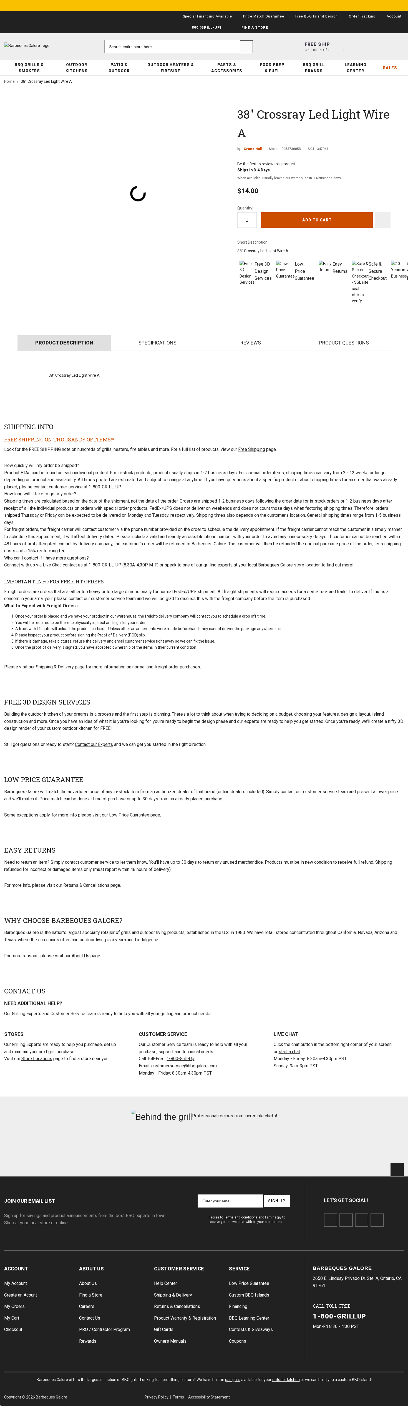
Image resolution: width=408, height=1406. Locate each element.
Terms (178, 1397)
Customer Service (179, 1269)
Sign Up (277, 1201)
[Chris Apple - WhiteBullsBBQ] (372, 1145)
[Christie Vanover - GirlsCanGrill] (35, 1145)
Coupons (237, 1341)
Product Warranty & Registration (185, 1318)
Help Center (165, 1283)
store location (307, 565)
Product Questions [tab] (344, 343)
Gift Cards (163, 1329)
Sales (390, 68)
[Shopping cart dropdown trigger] (397, 46)
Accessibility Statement (209, 1397)
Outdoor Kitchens (77, 68)
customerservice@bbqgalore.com (184, 1065)
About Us (80, 955)
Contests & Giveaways (251, 1329)
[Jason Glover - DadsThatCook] (305, 1145)
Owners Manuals (170, 1341)
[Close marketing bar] (397, 5)
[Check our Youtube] (361, 1220)
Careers (86, 1306)
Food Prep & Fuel (272, 68)
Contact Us (89, 1318)
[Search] (246, 46)
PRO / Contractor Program (104, 1329)
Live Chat (52, 565)
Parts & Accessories (226, 68)
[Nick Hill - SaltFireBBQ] (103, 1145)
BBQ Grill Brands (314, 68)
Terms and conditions (241, 1217)
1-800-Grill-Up (180, 1058)
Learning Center (355, 68)
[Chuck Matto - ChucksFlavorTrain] (170, 1145)
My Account (15, 1283)
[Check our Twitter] (346, 1220)
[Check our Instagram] (377, 1220)
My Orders (14, 1306)
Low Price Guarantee (129, 815)
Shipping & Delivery (55, 667)
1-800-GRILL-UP (105, 565)
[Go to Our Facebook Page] (330, 1220)
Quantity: (245, 208)
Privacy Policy (156, 1397)
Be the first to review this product (266, 164)
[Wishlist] (377, 46)
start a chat (289, 1051)
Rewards (87, 1341)
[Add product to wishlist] (383, 220)
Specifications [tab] (157, 343)
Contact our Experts (94, 744)
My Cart (11, 1318)
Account (16, 1269)
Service (239, 1269)
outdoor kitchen (286, 1379)
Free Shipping (251, 449)
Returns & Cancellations (86, 885)
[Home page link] (37, 46)
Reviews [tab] (250, 343)
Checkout (13, 1329)
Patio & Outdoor (119, 68)
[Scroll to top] (397, 1169)
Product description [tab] (64, 343)
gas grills (232, 1379)
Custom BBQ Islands (249, 1295)
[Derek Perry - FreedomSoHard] (237, 1145)
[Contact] (357, 46)
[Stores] (337, 46)
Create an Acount (20, 1295)
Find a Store (90, 1295)
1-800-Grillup (339, 1316)
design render (17, 728)
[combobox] (178, 46)
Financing (238, 1306)
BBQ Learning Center (249, 1318)
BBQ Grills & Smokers (29, 68)
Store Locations (36, 1058)
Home (9, 81)
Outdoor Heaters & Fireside (170, 68)
